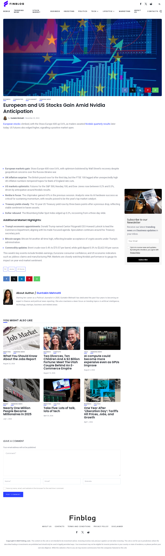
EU (5, 269)
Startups (57, 352)
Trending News (19, 11)
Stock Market (36, 11)
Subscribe (143, 259)
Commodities (18, 99)
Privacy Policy (135, 253)
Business (55, 11)
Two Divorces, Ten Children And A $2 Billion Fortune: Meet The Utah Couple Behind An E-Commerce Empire (62, 362)
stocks (12, 269)
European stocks (12, 124)
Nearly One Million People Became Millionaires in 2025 (17, 411)
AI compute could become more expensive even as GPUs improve (101, 360)
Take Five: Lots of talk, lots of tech (59, 409)
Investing (69, 11)
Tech (93, 11)
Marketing (124, 11)
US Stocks (20, 269)
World (6, 11)
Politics (82, 11)
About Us (137, 11)
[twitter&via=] (132, 90)
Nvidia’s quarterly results (97, 124)
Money (5, 404)
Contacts (152, 11)
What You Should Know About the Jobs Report (20, 357)
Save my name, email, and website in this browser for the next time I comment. (35, 488)
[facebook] (125, 90)
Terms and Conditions (79, 526)
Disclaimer (117, 526)
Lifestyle (108, 11)
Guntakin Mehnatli (17, 118)
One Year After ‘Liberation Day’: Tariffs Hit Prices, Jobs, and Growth (101, 412)
